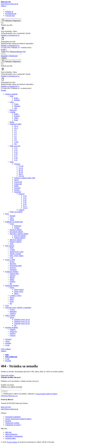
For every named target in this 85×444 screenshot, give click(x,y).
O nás (7, 345)
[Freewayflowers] (18, 51)
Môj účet (8, 432)
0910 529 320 (6, 2)
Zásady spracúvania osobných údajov (18, 419)
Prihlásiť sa (9, 12)
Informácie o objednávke (14, 436)
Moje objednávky (11, 434)
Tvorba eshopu (12, 442)
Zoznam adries (10, 438)
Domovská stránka (7, 375)
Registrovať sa (14, 35)
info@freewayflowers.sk (9, 4)
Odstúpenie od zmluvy (13, 425)
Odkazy (3, 6)
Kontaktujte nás (10, 14)
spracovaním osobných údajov (46, 394)
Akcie (7, 341)
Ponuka (3, 90)
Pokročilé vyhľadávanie (9, 56)
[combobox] (11, 54)
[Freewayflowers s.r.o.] (9, 396)
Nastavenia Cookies (12, 423)
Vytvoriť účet (10, 16)
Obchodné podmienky (13, 417)
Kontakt (8, 343)
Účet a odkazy (6, 349)
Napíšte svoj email (7, 385)
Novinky (8, 339)
